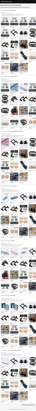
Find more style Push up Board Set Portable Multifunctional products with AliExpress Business (15, 7)
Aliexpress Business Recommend (22, 409)
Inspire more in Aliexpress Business (28, 404)
